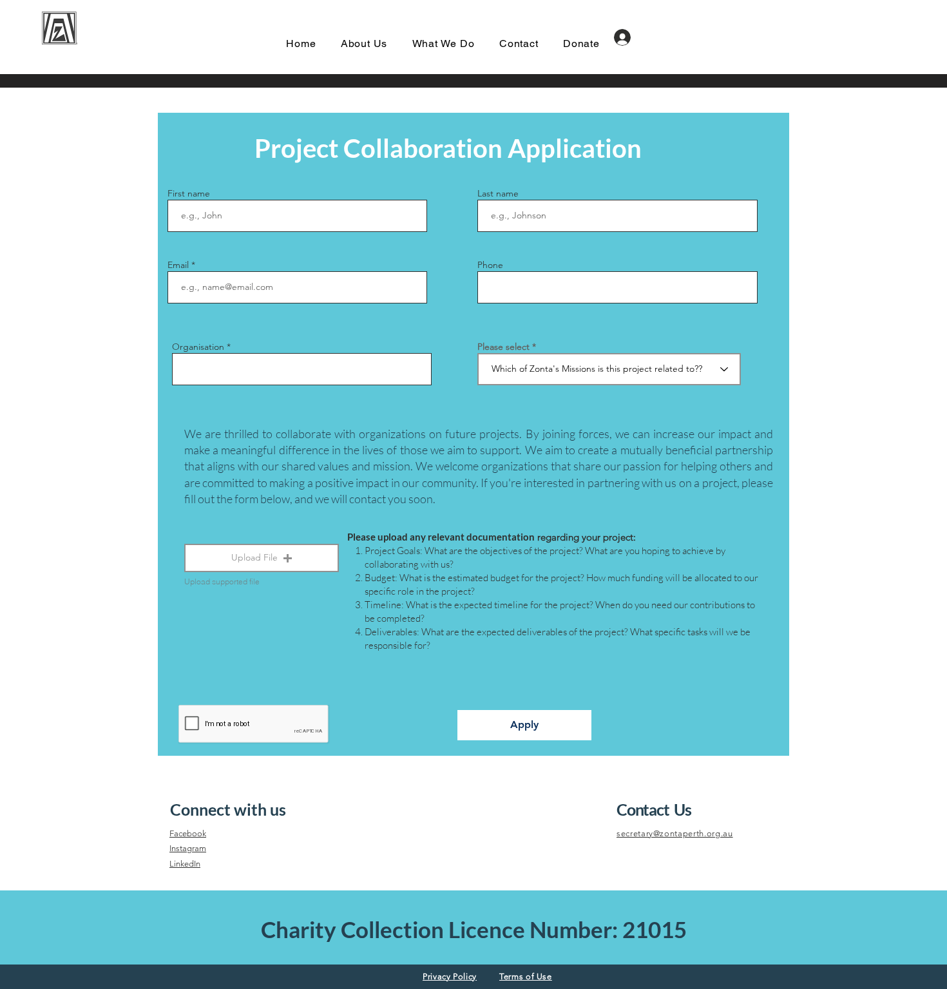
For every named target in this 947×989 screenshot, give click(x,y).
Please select (503, 346)
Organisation (198, 346)
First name (188, 193)
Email (178, 264)
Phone (490, 264)
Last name (498, 193)
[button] (261, 558)
